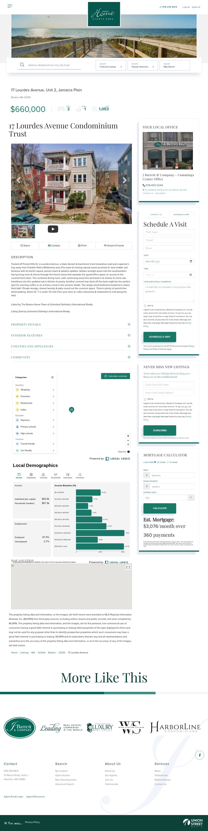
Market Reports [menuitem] (163, 779)
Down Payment (150, 481)
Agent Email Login (13, 796)
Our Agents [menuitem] (111, 775)
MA (33, 652)
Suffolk (41, 652)
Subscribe (160, 430)
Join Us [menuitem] (109, 779)
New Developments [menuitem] (65, 779)
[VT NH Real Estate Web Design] (193, 822)
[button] (22, 65)
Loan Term (148, 462)
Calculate (160, 508)
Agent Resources (35, 796)
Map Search (169, 66)
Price (145, 470)
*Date (145, 255)
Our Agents (160, 193)
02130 (62, 652)
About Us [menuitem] (110, 771)
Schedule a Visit (181, 214)
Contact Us (148, 193)
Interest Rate (149, 492)
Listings (24, 652)
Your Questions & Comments (157, 282)
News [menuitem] (157, 771)
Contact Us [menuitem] (160, 784)
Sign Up (196, 7)
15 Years (173, 462)
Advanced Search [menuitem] (64, 784)
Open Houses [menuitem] (62, 775)
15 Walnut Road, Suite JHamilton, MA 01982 (16, 777)
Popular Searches (140, 66)
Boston (52, 652)
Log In (186, 7)
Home (14, 652)
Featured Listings (108, 66)
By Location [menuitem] (61, 771)
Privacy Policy (32, 822)
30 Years (161, 462)
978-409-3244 (154, 185)
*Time (145, 269)
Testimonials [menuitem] (111, 784)
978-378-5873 (169, 7)
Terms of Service (159, 349)
